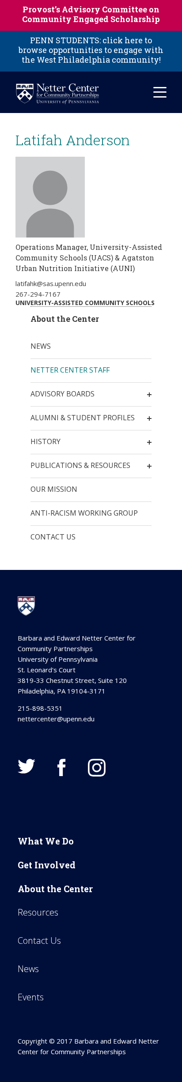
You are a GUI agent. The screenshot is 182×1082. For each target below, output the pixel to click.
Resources (38, 912)
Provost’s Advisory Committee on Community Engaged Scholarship (91, 14)
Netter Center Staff (70, 370)
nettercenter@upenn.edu (56, 718)
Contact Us (53, 537)
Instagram (97, 768)
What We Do (46, 841)
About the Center (55, 888)
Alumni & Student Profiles (82, 417)
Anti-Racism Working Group (84, 513)
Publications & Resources (80, 465)
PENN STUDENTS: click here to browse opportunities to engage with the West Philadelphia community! (91, 50)
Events (31, 997)
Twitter (26, 766)
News (40, 346)
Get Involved (47, 865)
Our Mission (53, 489)
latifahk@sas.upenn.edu (50, 283)
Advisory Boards (62, 394)
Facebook (61, 768)
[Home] (57, 94)
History (45, 441)
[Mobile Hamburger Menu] (160, 92)
